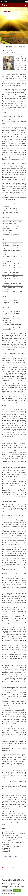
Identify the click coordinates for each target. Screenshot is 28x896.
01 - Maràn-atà (9, 868)
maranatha (8, 50)
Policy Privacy (11, 893)
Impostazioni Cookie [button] (7, 890)
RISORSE (4, 2)
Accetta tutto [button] (17, 890)
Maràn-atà (8, 11)
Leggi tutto (4, 893)
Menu (5, 5)
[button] (26, 2)
